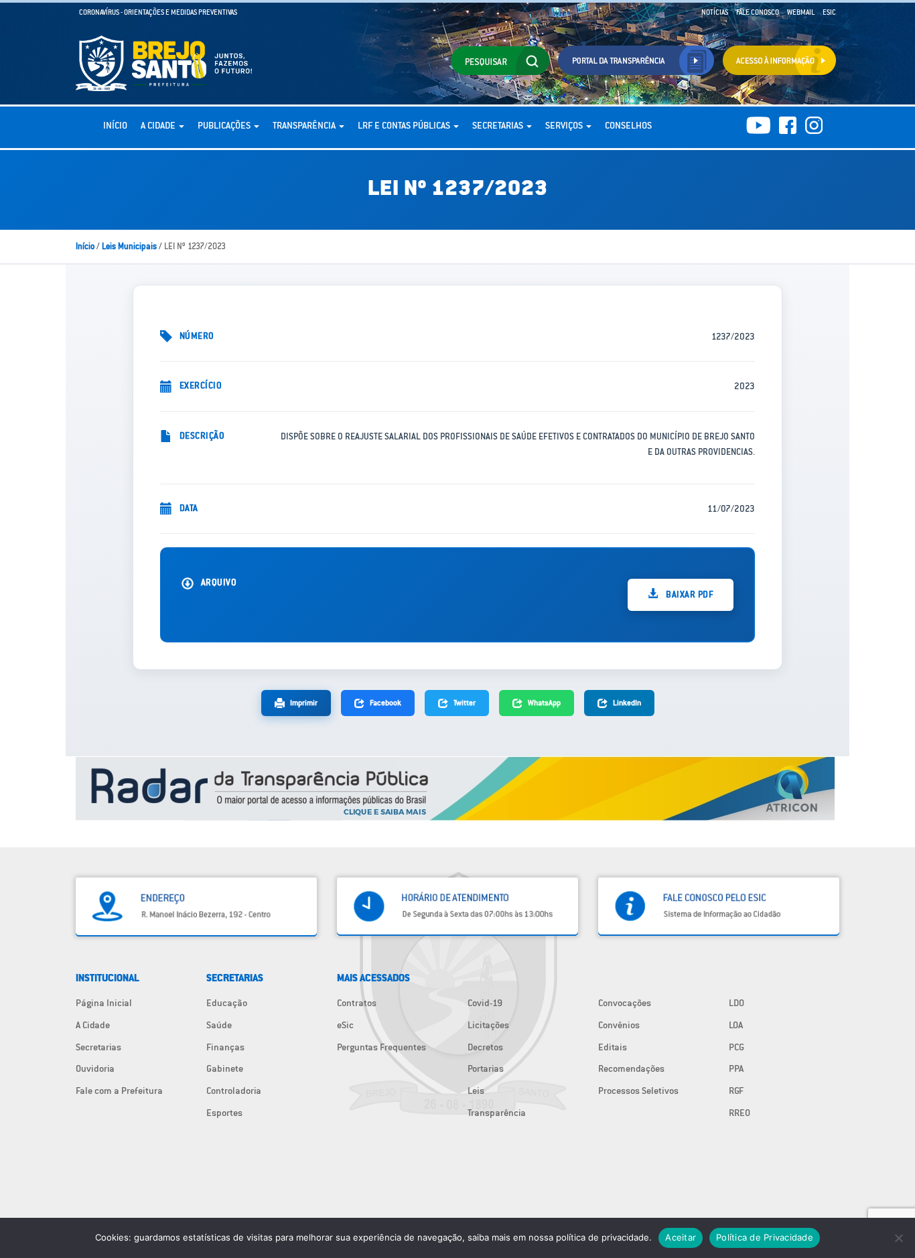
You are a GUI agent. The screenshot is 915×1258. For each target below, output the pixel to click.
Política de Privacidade (764, 1237)
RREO (739, 1113)
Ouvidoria (95, 1068)
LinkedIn (627, 702)
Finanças (225, 1047)
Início (115, 125)
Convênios (619, 1025)
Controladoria (233, 1091)
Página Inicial (104, 1003)
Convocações (624, 1003)
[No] (898, 1238)
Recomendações (631, 1068)
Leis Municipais (129, 246)
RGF (736, 1091)
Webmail (801, 12)
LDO (736, 1003)
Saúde (219, 1025)
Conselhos (628, 125)
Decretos (485, 1047)
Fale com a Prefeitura (119, 1091)
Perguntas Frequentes (381, 1047)
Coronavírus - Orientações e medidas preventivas (158, 12)
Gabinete (224, 1068)
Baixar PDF (689, 594)
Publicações (225, 125)
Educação (226, 1003)
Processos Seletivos (638, 1091)
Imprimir (304, 702)
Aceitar (680, 1237)
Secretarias (498, 125)
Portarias (486, 1068)
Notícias (714, 12)
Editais (612, 1047)
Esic (829, 12)
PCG (736, 1047)
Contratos (356, 1003)
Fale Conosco (757, 12)
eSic (345, 1025)
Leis (476, 1091)
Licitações (488, 1025)
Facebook (385, 702)
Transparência (305, 125)
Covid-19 (485, 1003)
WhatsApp (544, 702)
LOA (736, 1025)
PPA (736, 1068)
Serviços (565, 125)
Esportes (224, 1113)
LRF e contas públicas (405, 125)
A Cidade (159, 125)
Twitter (464, 702)
